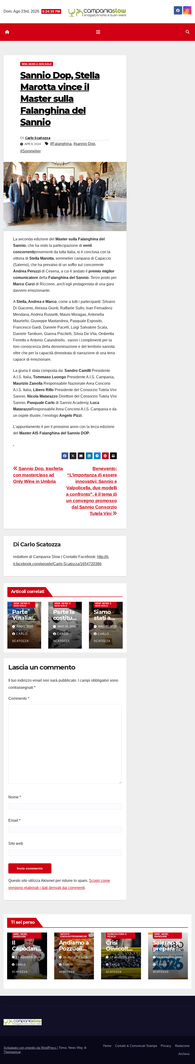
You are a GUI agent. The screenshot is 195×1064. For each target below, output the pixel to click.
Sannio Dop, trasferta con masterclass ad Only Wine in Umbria (38, 475)
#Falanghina (61, 144)
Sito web (15, 843)
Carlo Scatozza (37, 138)
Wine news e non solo (37, 64)
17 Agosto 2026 (122, 957)
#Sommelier (30, 151)
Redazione (182, 1046)
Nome (14, 797)
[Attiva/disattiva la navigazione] (98, 32)
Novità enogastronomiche (73, 935)
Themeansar (12, 1052)
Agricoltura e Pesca (117, 935)
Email (14, 820)
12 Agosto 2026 (169, 957)
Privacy (166, 1046)
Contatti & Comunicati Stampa (136, 1046)
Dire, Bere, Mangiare (20, 935)
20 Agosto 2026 (75, 957)
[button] (188, 32)
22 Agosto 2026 (28, 957)
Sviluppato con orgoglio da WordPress (30, 1047)
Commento (18, 698)
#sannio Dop (84, 144)
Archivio (184, 1054)
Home (107, 1046)
